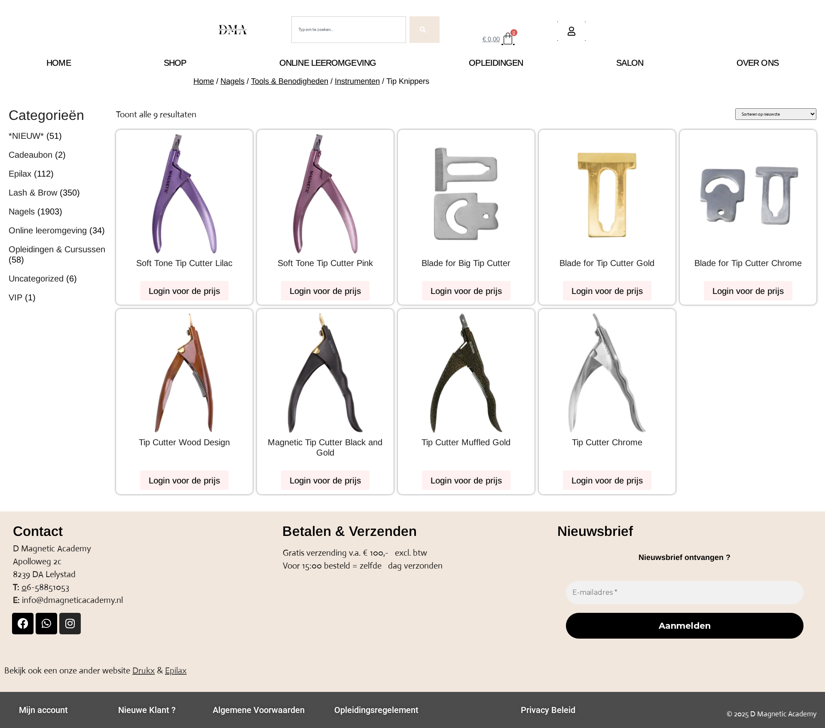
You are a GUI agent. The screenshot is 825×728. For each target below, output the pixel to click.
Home (58, 62)
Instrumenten (357, 81)
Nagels (232, 81)
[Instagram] (70, 623)
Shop (175, 62)
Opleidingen (496, 62)
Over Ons (757, 62)
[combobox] (348, 29)
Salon (630, 62)
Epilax (175, 670)
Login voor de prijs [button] (184, 291)
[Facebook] (23, 623)
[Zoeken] (424, 29)
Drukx (143, 670)
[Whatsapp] (46, 623)
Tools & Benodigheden (289, 81)
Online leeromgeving (327, 62)
